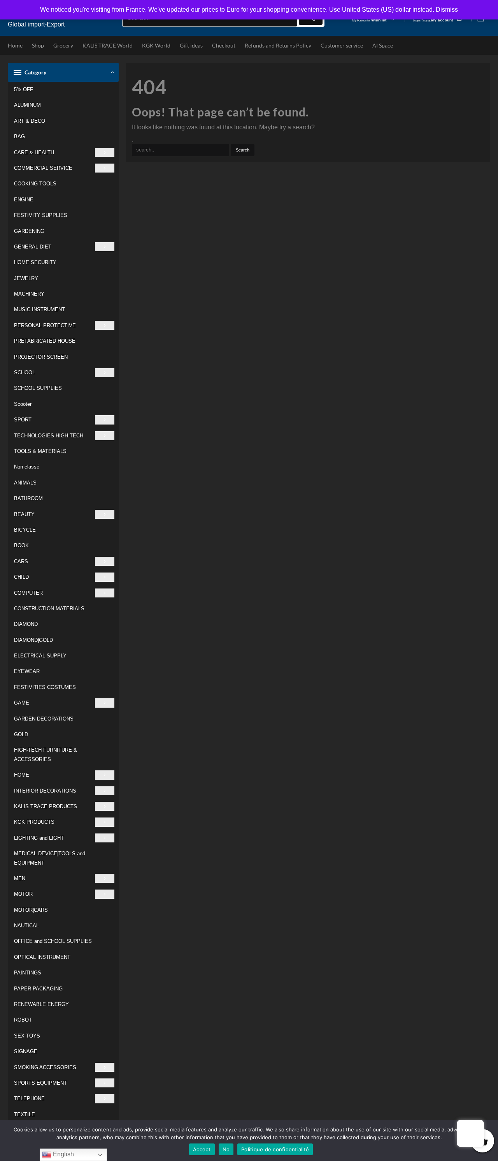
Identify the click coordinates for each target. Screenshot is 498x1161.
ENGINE (23, 200)
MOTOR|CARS (31, 910)
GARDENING (29, 231)
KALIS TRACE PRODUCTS (45, 806)
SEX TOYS (27, 1036)
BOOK (21, 545)
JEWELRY (26, 278)
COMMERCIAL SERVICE (43, 168)
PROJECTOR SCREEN (41, 357)
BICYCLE (25, 530)
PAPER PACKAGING (38, 989)
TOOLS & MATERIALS (40, 451)
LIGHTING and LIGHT (39, 838)
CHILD (21, 577)
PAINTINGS (27, 973)
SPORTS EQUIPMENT (40, 1083)
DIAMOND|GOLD (33, 640)
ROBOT (23, 1020)
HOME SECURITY (35, 262)
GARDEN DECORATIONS (44, 719)
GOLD (21, 734)
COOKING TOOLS (35, 184)
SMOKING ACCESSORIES (45, 1067)
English (62, 1154)
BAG (19, 136)
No (226, 1149)
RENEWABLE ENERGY (41, 1004)
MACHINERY (29, 294)
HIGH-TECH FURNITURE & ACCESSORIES (45, 754)
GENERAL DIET (32, 247)
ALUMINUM (27, 105)
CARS (21, 561)
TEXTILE (24, 1114)
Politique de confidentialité (275, 1149)
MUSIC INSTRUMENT (39, 309)
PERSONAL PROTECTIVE (45, 325)
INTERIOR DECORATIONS (45, 791)
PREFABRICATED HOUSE (44, 341)
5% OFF (23, 89)
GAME (21, 703)
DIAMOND (26, 624)
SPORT (23, 420)
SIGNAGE (25, 1051)
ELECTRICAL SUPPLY (40, 656)
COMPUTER (28, 593)
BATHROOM (28, 498)
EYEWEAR (27, 671)
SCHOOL (24, 372)
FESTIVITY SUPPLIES (40, 215)
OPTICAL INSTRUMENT (42, 957)
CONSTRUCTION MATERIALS (49, 608)
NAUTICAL (26, 925)
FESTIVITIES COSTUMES (45, 687)
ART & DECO (29, 121)
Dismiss (447, 9)
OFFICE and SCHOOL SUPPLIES (53, 941)
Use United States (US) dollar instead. (381, 9)
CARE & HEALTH (34, 152)
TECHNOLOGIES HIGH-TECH (48, 436)
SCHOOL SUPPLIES (38, 388)
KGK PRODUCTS (34, 822)
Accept (202, 1149)
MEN (19, 878)
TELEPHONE (29, 1098)
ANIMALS (25, 483)
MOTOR (23, 894)
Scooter (23, 404)
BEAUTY (24, 514)
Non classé (26, 467)
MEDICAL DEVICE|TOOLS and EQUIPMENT (49, 858)
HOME (21, 775)
